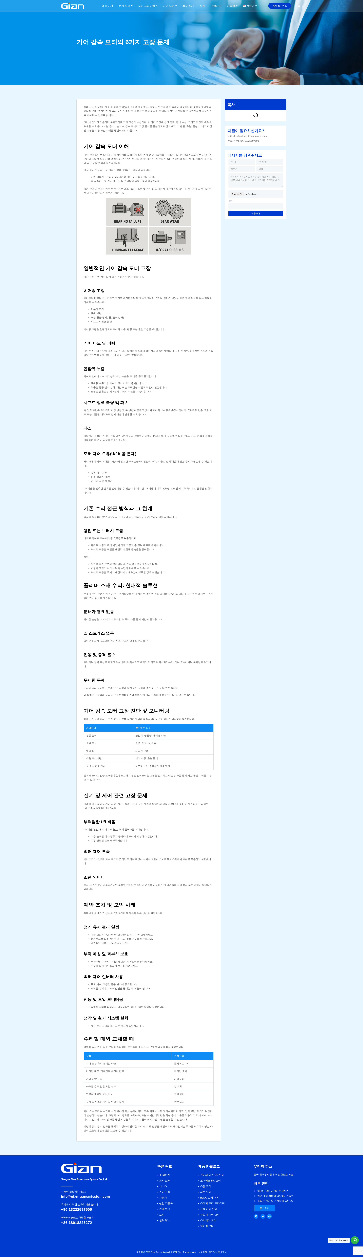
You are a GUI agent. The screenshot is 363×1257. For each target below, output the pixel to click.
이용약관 (202, 1252)
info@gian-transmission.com (252, 136)
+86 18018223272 (76, 1223)
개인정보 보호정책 (218, 1252)
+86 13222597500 (249, 141)
